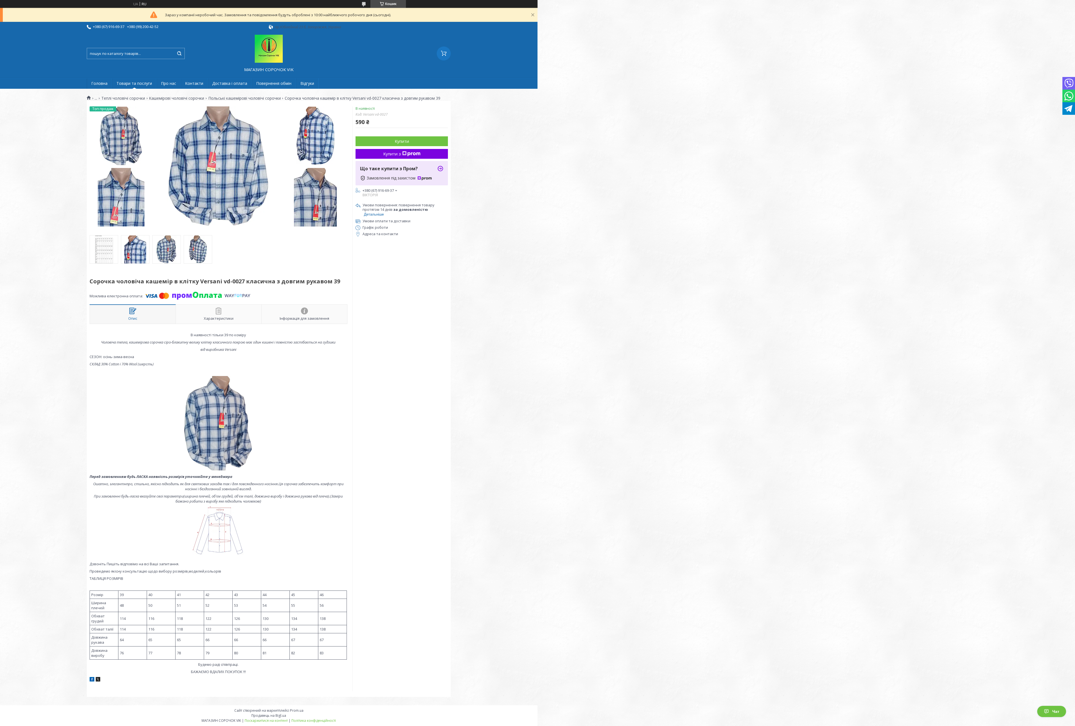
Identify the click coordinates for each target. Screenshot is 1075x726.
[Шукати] (179, 53)
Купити (402, 141)
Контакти (194, 83)
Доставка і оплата (229, 83)
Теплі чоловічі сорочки (123, 98)
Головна (99, 83)
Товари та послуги (134, 83)
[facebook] (92, 680)
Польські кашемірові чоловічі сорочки (244, 98)
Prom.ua (296, 710)
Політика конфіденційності (313, 720)
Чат (1055, 711)
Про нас (168, 83)
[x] (98, 680)
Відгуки (307, 83)
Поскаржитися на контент (266, 720)
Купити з (392, 154)
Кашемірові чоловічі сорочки (176, 98)
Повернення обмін (273, 83)
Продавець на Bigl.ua (268, 715)
